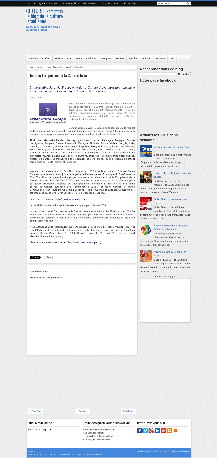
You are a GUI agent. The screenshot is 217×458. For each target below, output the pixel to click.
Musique (33, 58)
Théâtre (59, 58)
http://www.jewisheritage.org (71, 199)
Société (133, 58)
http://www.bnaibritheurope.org (84, 242)
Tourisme (146, 58)
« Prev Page (36, 411)
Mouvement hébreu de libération (78, 3)
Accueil (31, 3)
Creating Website (160, 451)
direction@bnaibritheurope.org (46, 236)
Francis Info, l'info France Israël (99, 436)
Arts (69, 58)
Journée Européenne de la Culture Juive (58, 75)
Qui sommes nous (48, 3)
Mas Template (184, 451)
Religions (107, 58)
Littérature (91, 58)
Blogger (171, 276)
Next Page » (129, 411)
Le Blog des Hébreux (94, 433)
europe (48, 67)
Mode (79, 58)
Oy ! (172, 58)
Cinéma (46, 58)
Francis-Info (129, 3)
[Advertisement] (129, 31)
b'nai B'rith (40, 67)
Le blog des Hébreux (109, 3)
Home (31, 67)
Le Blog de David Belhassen (98, 439)
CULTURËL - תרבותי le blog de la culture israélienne (44, 16)
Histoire (120, 58)
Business (160, 58)
